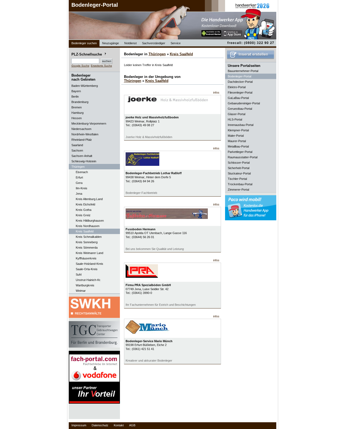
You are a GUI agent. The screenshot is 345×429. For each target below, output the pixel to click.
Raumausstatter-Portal (242, 157)
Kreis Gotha (83, 209)
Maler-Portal (236, 135)
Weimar (81, 290)
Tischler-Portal (237, 178)
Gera (79, 182)
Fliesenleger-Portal (240, 92)
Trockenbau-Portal (240, 184)
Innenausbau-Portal (240, 124)
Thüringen (157, 54)
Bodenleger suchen (84, 43)
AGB (132, 425)
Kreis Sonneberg (87, 242)
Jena (79, 193)
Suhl (78, 274)
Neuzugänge (110, 43)
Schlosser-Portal (239, 162)
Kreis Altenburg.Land (89, 199)
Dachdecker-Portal (240, 81)
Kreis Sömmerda (87, 247)
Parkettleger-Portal (240, 151)
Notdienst (130, 43)
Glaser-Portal (236, 114)
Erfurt (79, 177)
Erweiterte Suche (101, 65)
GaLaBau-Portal (238, 97)
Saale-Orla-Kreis (87, 269)
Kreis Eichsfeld (85, 204)
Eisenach (82, 172)
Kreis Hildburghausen (90, 220)
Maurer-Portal (237, 141)
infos (216, 92)
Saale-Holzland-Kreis (89, 263)
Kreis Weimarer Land (89, 253)
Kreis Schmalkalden (89, 236)
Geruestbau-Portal (240, 108)
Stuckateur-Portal (239, 173)
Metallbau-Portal (238, 146)
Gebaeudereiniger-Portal (244, 103)
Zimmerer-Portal (238, 189)
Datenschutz (100, 425)
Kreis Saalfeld (85, 231)
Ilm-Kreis (81, 188)
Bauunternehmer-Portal (243, 71)
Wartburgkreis (85, 285)
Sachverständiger (153, 43)
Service (176, 43)
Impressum (78, 425)
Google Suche (80, 65)
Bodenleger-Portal (94, 5)
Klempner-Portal (238, 130)
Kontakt (119, 425)
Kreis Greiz (83, 215)
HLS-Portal (235, 119)
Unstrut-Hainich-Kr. (88, 280)
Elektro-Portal (237, 87)
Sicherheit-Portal (238, 168)
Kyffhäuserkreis (86, 258)
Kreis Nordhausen (87, 226)
